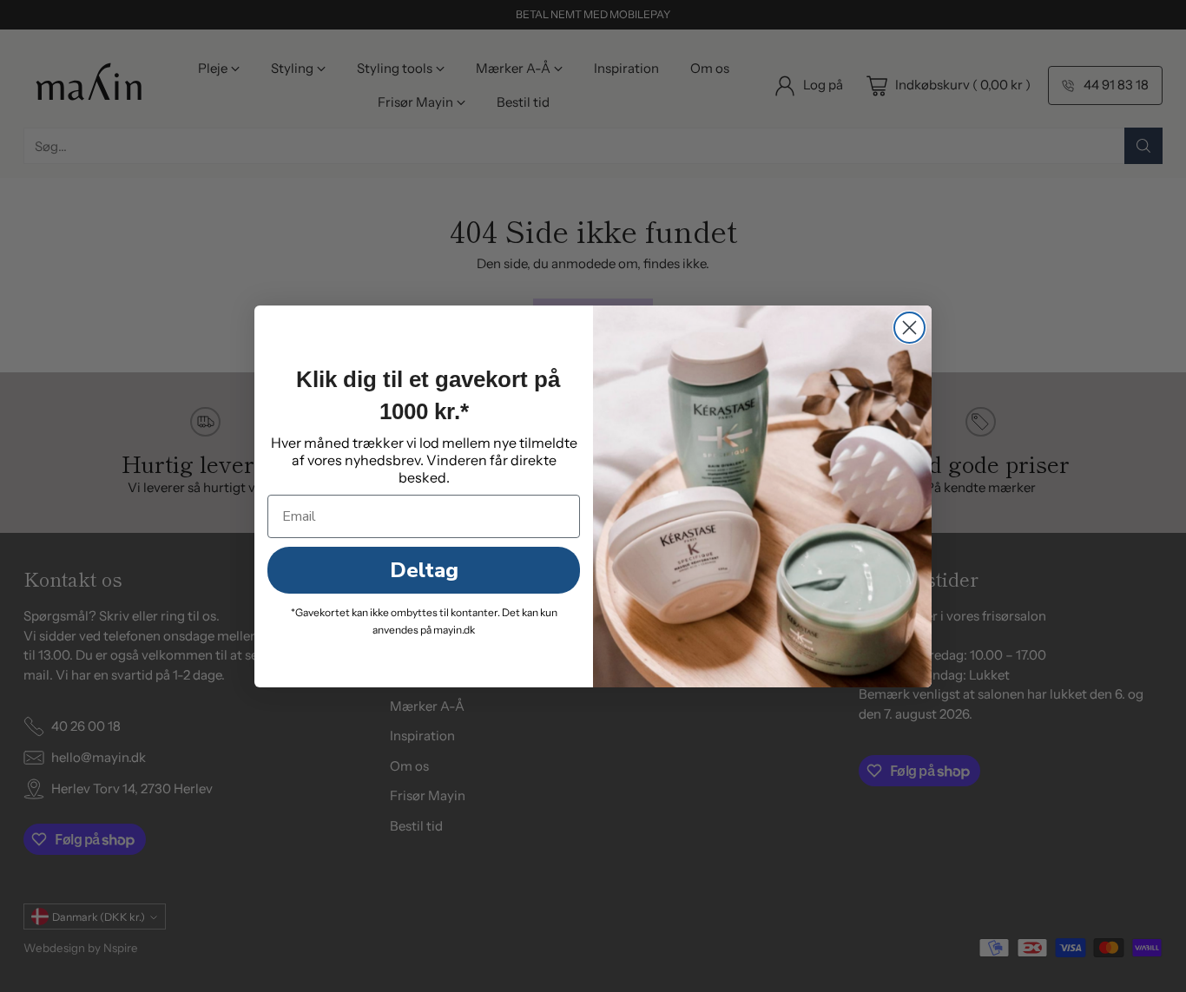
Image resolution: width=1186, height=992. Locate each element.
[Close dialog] (909, 327)
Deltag (424, 570)
